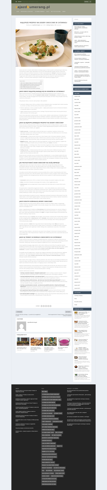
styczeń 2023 (77, 190)
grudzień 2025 (77, 120)
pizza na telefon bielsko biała (49, 456)
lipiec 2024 (76, 154)
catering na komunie (47, 413)
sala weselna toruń (59, 470)
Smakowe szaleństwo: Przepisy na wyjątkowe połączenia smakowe (25, 424)
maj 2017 (76, 279)
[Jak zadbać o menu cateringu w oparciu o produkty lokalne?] (50, 341)
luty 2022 (76, 224)
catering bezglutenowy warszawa (50, 394)
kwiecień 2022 (77, 218)
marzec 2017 (77, 285)
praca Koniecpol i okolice (48, 462)
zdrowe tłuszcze (34, 218)
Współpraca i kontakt (27, 11)
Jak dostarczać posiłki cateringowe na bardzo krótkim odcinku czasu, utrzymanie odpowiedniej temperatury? (79, 420)
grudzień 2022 (77, 193)
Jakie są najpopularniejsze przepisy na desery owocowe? (31, 84)
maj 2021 (76, 239)
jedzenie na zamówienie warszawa (50, 437)
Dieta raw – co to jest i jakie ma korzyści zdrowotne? (81, 32)
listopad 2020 (77, 251)
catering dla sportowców (48, 402)
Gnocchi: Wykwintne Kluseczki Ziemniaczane (80, 81)
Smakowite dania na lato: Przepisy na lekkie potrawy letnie (27, 420)
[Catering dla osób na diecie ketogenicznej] (23, 341)
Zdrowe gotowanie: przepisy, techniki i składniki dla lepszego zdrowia (81, 358)
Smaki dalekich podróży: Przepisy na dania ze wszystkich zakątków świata (25, 412)
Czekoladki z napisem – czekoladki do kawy (81, 63)
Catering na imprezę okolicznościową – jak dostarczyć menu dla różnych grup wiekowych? (40, 280)
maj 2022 (76, 215)
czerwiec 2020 (77, 260)
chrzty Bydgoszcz (46, 421)
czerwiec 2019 (77, 270)
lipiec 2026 (76, 99)
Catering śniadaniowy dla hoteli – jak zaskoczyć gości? (32, 276)
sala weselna (49, 470)
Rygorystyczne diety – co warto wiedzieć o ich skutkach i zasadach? (81, 313)
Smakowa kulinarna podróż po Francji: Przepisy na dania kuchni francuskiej (26, 403)
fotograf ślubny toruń (48, 432)
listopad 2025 (77, 123)
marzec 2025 (77, 148)
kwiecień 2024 (77, 157)
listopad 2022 (77, 196)
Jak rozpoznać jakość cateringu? (27, 293)
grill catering (58, 432)
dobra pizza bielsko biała (48, 429)
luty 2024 (76, 163)
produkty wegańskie (47, 467)
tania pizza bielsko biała (57, 476)
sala (43, 470)
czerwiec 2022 (77, 212)
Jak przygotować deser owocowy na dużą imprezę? (30, 85)
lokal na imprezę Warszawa (48, 446)
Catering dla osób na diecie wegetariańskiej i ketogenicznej (36, 348)
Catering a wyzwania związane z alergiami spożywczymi (32, 272)
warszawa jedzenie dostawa (49, 484)
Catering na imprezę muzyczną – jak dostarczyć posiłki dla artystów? (82, 67)
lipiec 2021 (76, 236)
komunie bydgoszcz (47, 440)
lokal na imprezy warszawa (48, 443)
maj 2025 (76, 142)
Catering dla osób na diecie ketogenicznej (22, 348)
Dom (18, 11)
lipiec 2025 (76, 136)
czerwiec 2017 (77, 276)
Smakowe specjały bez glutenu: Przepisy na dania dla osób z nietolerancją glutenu (27, 408)
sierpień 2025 (77, 132)
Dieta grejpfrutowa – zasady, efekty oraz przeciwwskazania (81, 331)
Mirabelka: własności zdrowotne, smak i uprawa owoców (81, 46)
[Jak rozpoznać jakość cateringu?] (64, 341)
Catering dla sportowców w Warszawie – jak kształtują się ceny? (79, 395)
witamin (50, 142)
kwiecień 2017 (77, 282)
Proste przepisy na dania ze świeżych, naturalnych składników (81, 59)
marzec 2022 (77, 221)
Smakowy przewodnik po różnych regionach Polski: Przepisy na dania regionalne (27, 399)
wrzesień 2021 (77, 230)
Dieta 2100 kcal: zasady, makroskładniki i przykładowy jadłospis (80, 27)
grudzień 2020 (77, 248)
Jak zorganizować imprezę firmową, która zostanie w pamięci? (34, 290)
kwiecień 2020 (77, 267)
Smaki (63, 11)
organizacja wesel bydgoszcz (49, 454)
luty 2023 (76, 187)
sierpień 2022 (77, 206)
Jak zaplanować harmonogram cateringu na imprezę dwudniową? (78, 424)
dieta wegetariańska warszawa (49, 427)
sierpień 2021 (77, 233)
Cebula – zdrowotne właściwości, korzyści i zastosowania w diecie (81, 71)
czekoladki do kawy (57, 421)
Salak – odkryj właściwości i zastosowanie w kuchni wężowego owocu (81, 41)
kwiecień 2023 (77, 181)
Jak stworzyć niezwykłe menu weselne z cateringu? (78, 416)
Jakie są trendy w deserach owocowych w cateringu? (30, 88)
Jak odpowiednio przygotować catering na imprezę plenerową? (78, 399)
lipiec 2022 (76, 209)
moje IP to (59, 446)
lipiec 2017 (76, 273)
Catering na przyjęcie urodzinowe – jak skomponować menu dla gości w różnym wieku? (82, 76)
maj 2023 (76, 178)
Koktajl (21, 141)
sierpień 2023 (77, 169)
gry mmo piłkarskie (56, 435)
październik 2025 (78, 126)
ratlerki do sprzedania (59, 467)
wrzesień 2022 (77, 203)
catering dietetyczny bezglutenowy (51, 397)
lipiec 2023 (76, 172)
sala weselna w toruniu (48, 473)
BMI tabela (44, 391)
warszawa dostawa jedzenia (49, 481)
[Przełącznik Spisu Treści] (40, 81)
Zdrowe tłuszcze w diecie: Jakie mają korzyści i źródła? (82, 37)
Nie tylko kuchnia (56, 11)
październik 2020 (78, 254)
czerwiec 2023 (77, 175)
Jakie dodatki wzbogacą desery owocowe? (28, 86)
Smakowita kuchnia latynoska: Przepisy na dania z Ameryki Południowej (81, 322)
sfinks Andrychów (59, 473)
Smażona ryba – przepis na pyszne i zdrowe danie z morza (27, 432)
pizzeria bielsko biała (47, 459)
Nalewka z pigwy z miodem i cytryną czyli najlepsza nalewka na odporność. (81, 348)
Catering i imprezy (40, 11)
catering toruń (58, 413)
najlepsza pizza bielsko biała (49, 448)
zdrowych (54, 73)
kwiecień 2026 (77, 108)
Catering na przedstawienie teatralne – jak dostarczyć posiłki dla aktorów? (79, 409)
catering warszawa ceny (48, 416)
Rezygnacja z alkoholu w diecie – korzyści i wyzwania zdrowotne (83, 367)
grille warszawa (46, 435)
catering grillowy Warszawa (49, 407)
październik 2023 (78, 166)
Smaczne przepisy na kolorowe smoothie (83, 340)
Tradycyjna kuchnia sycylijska (28, 1)
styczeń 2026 (77, 117)
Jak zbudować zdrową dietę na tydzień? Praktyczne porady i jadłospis (81, 375)
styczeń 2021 (77, 245)
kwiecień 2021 (77, 242)
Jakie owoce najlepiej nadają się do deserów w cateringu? (31, 83)
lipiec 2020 (76, 257)
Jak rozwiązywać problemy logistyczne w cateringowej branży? (82, 54)
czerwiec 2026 (77, 102)
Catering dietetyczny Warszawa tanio (51, 399)
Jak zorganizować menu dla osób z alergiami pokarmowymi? (77, 413)
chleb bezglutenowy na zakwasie (50, 418)
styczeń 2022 (77, 227)
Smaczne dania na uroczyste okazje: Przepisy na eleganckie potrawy (26, 391)
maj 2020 (76, 263)
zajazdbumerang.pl (36, 25)
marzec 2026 (77, 111)
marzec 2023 (77, 184)
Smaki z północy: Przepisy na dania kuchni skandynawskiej (25, 395)
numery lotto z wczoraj (48, 451)
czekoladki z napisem (47, 424)
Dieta (47, 11)
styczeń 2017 (77, 288)
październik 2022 (78, 199)
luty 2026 (76, 114)
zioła (55, 225)
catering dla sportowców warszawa (51, 405)
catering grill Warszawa (48, 410)
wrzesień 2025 (77, 129)
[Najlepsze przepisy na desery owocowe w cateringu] (44, 48)
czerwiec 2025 (77, 139)
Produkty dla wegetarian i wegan (50, 465)
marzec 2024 (77, 160)
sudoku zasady (45, 476)
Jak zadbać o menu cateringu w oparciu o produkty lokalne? (49, 348)
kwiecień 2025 (77, 145)
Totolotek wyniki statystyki (49, 478)
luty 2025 (76, 151)
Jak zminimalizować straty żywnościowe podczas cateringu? (77, 391)
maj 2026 (76, 105)
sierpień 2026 (77, 96)
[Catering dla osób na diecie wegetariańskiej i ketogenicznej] (37, 341)
